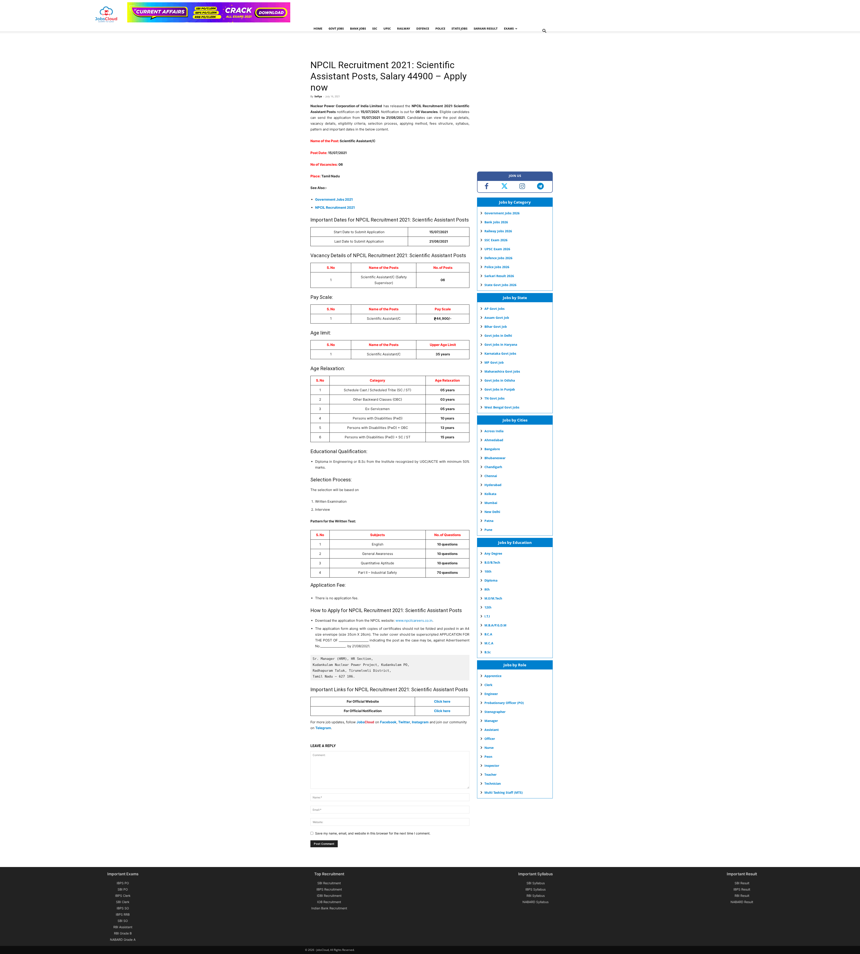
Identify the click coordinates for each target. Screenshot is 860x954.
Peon (488, 756)
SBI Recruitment (329, 883)
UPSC (387, 28)
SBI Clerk (122, 902)
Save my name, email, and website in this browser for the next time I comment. (372, 833)
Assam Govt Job (496, 317)
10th (487, 571)
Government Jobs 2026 (502, 213)
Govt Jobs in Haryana (500, 344)
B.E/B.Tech (492, 562)
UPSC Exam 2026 (497, 249)
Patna (488, 521)
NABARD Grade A (122, 939)
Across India (493, 431)
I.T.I (487, 616)
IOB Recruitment (329, 902)
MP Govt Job (494, 362)
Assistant (491, 730)
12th (487, 607)
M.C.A (488, 643)
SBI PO (123, 889)
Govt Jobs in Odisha (499, 380)
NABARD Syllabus (535, 902)
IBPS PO (123, 883)
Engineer (491, 694)
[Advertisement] (391, 46)
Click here (442, 701)
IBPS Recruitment (329, 889)
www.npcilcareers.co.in (414, 620)
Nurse (489, 747)
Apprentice (492, 676)
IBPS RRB (123, 914)
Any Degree (493, 553)
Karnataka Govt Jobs (500, 353)
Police (440, 28)
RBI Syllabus (536, 895)
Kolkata (490, 494)
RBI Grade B (123, 933)
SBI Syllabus (536, 883)
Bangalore (492, 449)
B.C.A (488, 634)
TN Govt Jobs (494, 398)
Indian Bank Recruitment (329, 908)
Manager (491, 721)
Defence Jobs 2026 (498, 258)
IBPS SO (123, 908)
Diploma (490, 580)
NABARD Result (742, 902)
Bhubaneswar (494, 458)
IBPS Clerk (123, 895)
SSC (374, 28)
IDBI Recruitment (329, 895)
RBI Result (742, 895)
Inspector (491, 765)
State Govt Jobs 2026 (500, 285)
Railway (403, 28)
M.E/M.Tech (493, 598)
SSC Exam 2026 (495, 240)
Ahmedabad (493, 440)
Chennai (490, 476)
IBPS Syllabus (535, 889)
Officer (489, 739)
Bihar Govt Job (495, 326)
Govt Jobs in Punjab (499, 389)
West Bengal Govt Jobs (501, 407)
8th (487, 589)
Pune (488, 530)
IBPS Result (741, 889)
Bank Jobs (358, 28)
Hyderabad (492, 485)
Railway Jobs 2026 (498, 231)
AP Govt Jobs (494, 308)
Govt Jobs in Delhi (498, 335)
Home (318, 28)
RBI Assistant (122, 927)
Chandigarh (493, 467)
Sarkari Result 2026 (499, 276)
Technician (492, 783)
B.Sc (487, 652)
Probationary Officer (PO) (504, 703)
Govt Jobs (336, 28)
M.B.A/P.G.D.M (495, 625)
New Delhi (492, 512)
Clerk (488, 685)
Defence (422, 28)
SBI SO (123, 921)
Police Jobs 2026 (496, 267)
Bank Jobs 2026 (496, 222)
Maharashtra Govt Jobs (502, 371)
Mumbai (490, 503)
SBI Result (742, 883)
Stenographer (494, 712)
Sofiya (318, 96)
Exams (509, 28)
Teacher (490, 774)
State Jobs (459, 28)
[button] (544, 31)
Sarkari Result (486, 28)
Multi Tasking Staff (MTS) (503, 792)
